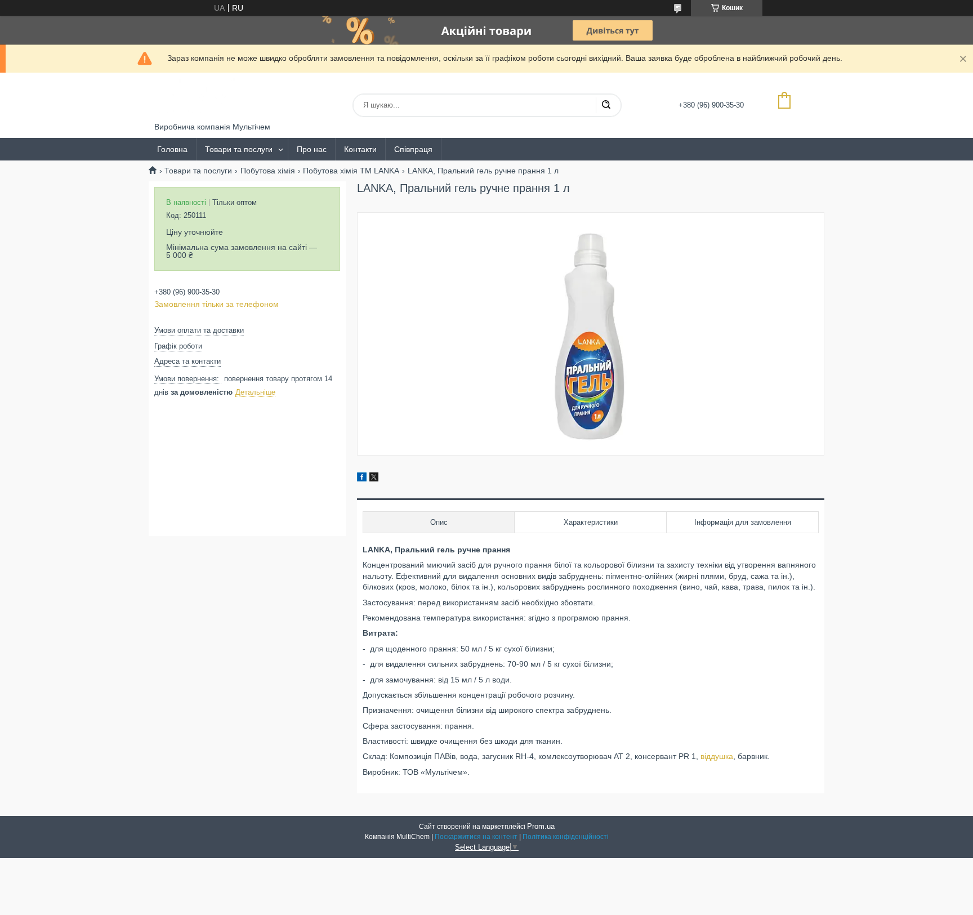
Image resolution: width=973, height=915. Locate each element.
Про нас (312, 149)
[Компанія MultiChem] (196, 97)
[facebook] (362, 478)
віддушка (716, 756)
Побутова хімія (267, 170)
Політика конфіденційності (566, 837)
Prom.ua (541, 826)
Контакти (360, 149)
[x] (373, 478)
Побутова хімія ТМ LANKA (351, 170)
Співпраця (413, 149)
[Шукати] (606, 105)
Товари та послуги (239, 149)
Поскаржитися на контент (476, 837)
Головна (172, 149)
